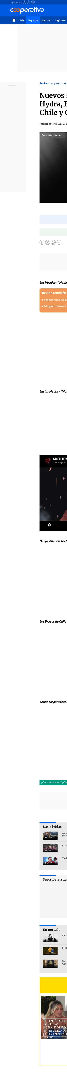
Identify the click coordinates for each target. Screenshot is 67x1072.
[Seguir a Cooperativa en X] (28, 2)
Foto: (44, 135)
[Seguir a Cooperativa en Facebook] (24, 2)
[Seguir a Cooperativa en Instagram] (33, 2)
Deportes (47, 20)
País (21, 20)
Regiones (60, 20)
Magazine (33, 20)
